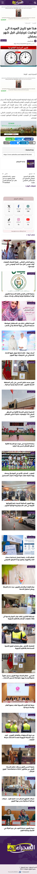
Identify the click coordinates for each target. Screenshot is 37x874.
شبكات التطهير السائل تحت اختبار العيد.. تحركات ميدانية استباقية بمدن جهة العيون (18, 799)
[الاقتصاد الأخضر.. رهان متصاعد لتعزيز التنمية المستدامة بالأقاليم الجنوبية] (18, 634)
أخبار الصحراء (31, 242)
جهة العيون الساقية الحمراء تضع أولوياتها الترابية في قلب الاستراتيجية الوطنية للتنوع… (19, 504)
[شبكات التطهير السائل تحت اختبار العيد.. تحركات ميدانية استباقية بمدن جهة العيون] (18, 786)
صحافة (32, 596)
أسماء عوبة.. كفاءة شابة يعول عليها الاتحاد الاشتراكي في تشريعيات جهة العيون (19, 354)
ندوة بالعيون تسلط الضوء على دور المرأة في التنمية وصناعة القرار (19, 829)
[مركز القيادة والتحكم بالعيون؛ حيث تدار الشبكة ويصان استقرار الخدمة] (18, 574)
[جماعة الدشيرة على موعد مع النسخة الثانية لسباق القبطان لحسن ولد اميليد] (18, 431)
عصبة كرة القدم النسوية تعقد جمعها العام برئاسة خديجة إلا (19, 706)
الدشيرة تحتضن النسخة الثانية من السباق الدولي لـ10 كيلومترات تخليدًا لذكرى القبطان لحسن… (19, 414)
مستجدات (31, 715)
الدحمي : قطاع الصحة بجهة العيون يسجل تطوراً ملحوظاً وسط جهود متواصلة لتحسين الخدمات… (18, 676)
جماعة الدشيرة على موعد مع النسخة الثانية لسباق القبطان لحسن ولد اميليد (19, 444)
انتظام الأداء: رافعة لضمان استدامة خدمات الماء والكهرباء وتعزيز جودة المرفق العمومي (19, 558)
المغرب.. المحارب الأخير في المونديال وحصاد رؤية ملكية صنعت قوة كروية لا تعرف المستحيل (18, 474)
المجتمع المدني (30, 685)
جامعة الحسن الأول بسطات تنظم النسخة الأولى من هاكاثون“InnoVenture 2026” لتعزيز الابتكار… (18, 769)
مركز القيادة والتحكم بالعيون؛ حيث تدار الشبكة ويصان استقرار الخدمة (18, 588)
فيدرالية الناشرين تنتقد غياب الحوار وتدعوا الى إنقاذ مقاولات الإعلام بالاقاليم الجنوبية (18, 617)
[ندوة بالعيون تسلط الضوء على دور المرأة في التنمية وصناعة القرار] (18, 816)
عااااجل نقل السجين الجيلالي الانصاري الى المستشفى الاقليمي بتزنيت (28, 179)
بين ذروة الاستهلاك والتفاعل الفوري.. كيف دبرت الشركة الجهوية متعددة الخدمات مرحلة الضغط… (19, 737)
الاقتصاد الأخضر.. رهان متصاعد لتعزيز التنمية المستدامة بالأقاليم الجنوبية (19, 647)
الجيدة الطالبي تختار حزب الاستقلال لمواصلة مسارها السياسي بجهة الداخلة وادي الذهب (19, 324)
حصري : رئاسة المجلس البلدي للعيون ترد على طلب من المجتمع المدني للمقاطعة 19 (9, 179)
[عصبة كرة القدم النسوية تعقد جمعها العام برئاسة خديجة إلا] (18, 693)
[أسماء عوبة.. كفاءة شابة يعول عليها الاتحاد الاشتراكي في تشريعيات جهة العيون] (18, 340)
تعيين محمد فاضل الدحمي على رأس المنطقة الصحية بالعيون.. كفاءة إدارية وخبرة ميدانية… (19, 383)
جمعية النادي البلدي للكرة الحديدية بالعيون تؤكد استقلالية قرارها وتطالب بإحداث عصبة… (18, 294)
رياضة (32, 453)
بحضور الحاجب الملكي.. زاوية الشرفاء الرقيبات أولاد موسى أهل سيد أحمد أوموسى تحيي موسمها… (18, 264)
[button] (28, 139)
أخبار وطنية (3, 40)
